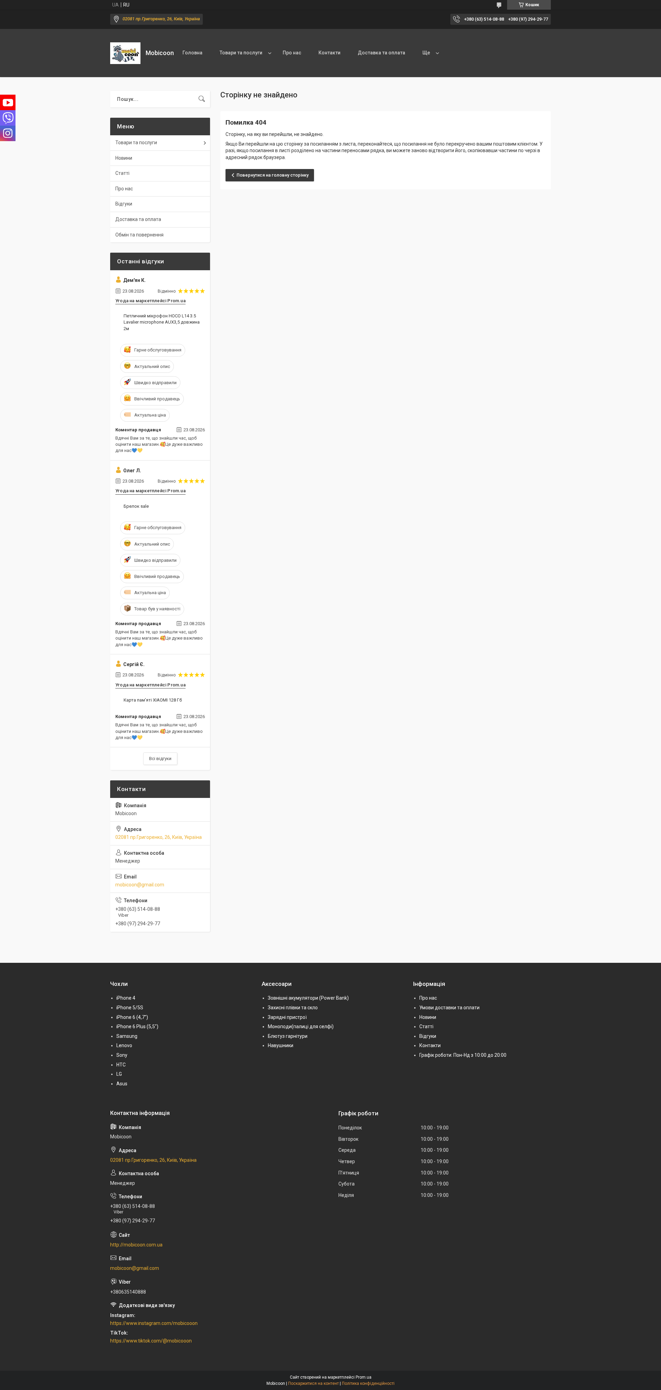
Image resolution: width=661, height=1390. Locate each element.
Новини (123, 158)
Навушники (280, 1045)
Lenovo (124, 1045)
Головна (192, 52)
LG (119, 1074)
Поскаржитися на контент (313, 1383)
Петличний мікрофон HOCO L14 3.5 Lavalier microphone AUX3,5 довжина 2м (162, 322)
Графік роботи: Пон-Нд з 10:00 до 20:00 (462, 1055)
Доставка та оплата (381, 52)
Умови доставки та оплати (449, 1007)
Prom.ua (363, 1377)
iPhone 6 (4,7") (132, 1017)
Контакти (329, 52)
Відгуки (123, 204)
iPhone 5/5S (129, 1007)
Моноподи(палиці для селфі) (301, 1026)
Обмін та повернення (139, 235)
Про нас (292, 52)
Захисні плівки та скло (293, 1007)
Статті (122, 173)
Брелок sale (136, 506)
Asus (121, 1083)
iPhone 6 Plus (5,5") (137, 1026)
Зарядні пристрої (287, 1017)
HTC (121, 1064)
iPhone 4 (125, 998)
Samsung (126, 1036)
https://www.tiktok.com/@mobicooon (151, 1341)
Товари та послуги (241, 52)
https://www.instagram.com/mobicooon (154, 1323)
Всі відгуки (160, 758)
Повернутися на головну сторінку (272, 175)
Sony (121, 1055)
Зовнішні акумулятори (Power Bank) (308, 998)
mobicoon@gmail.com (139, 884)
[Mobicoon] (125, 53)
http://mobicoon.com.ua (136, 1244)
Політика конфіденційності (368, 1383)
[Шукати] (201, 99)
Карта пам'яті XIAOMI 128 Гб (153, 700)
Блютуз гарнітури (287, 1036)
